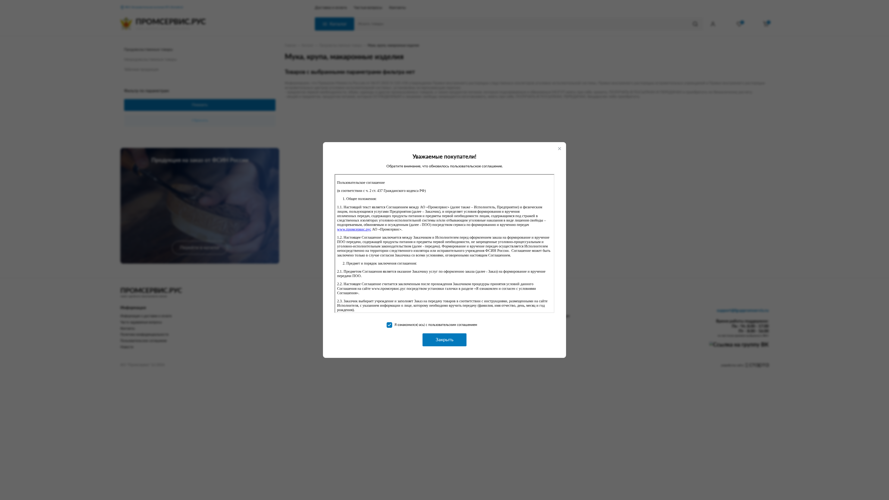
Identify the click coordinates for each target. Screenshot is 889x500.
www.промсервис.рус (354, 229)
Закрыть (445, 340)
